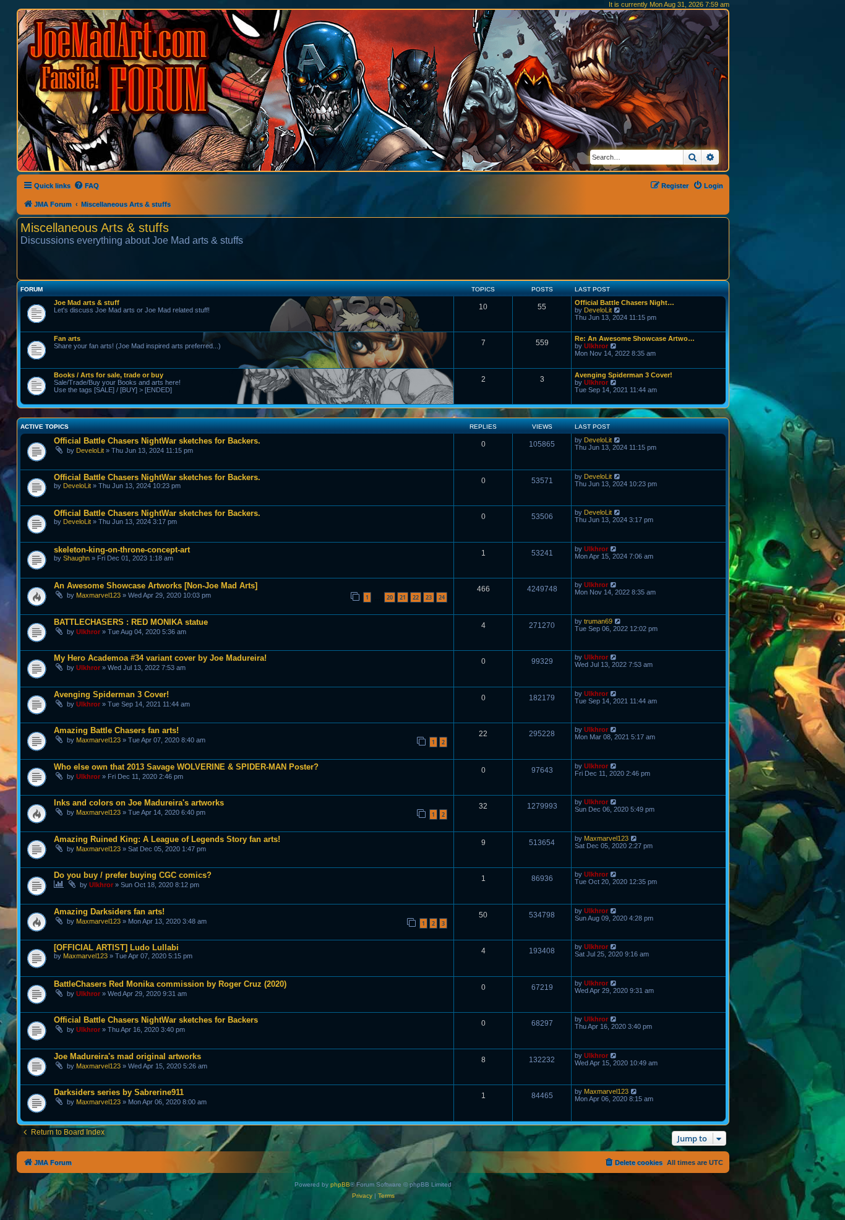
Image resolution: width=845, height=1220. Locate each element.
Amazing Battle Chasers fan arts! (116, 730)
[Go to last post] (618, 440)
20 (390, 597)
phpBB (340, 1184)
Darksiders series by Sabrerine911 (119, 1092)
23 (429, 597)
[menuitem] (86, 185)
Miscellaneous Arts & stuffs (94, 227)
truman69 (598, 621)
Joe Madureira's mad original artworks (127, 1056)
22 (416, 597)
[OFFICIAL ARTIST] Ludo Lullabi (116, 947)
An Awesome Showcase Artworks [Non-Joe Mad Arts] (155, 585)
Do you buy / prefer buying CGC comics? (133, 875)
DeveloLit (598, 310)
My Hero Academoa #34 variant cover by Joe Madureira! (160, 658)
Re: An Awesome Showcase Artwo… (635, 338)
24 (442, 597)
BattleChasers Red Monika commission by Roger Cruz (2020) (170, 984)
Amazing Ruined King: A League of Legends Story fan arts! (167, 839)
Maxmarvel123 (98, 595)
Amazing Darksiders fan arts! (109, 911)
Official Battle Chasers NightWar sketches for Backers (156, 1020)
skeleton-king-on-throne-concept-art (122, 549)
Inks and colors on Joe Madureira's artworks (139, 802)
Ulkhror (596, 346)
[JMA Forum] (120, 66)
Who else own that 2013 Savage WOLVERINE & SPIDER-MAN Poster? (186, 766)
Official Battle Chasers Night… (624, 302)
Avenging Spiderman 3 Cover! (623, 375)
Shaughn (76, 558)
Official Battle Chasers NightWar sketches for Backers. (157, 440)
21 (403, 597)
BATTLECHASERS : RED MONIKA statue (131, 622)
